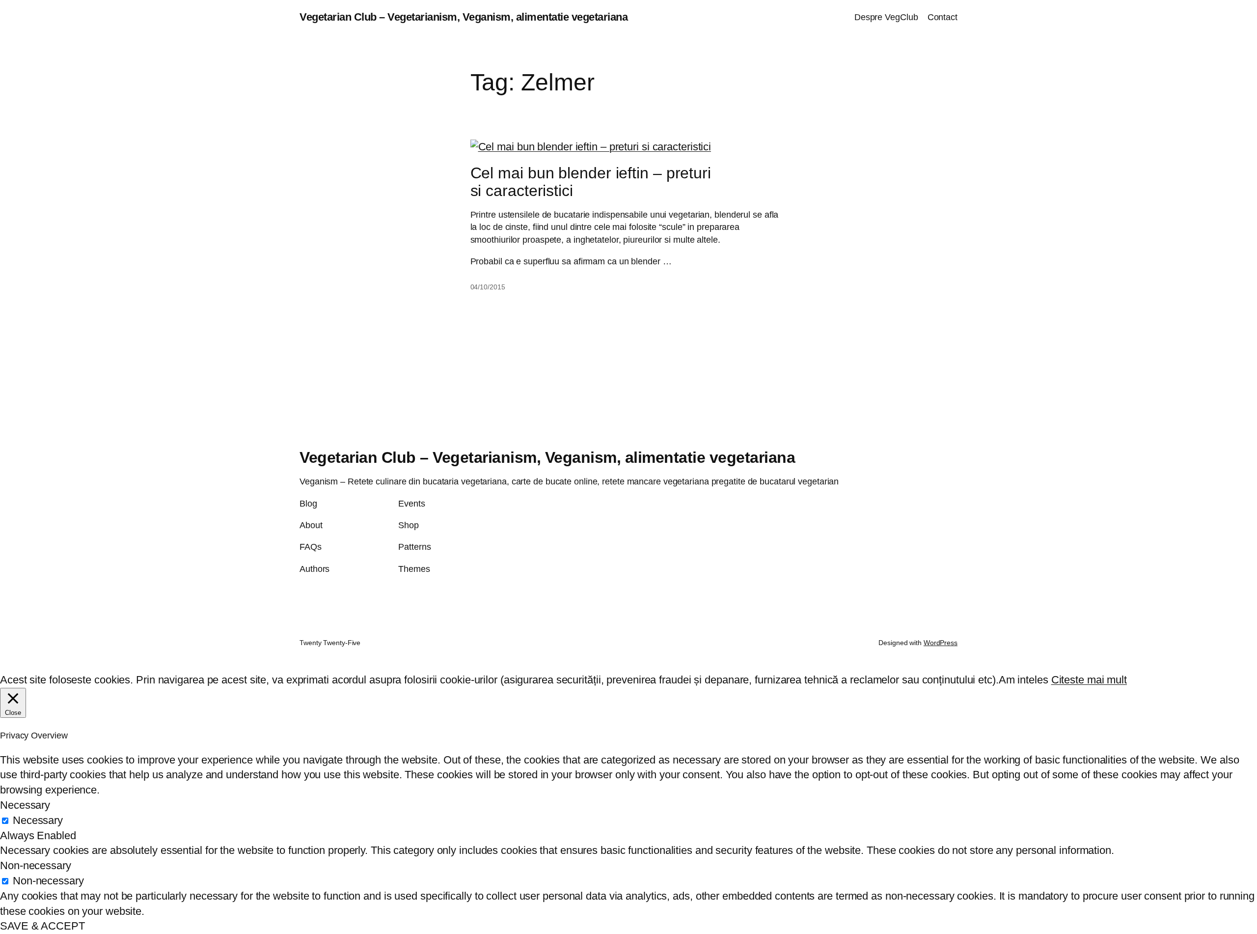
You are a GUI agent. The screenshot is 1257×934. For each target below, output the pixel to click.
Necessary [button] (25, 805)
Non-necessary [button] (35, 865)
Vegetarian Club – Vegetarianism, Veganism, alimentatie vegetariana (464, 17)
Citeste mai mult (1089, 680)
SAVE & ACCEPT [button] (42, 926)
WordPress (940, 643)
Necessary (38, 820)
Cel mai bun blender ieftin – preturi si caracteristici (590, 181)
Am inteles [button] (1023, 680)
